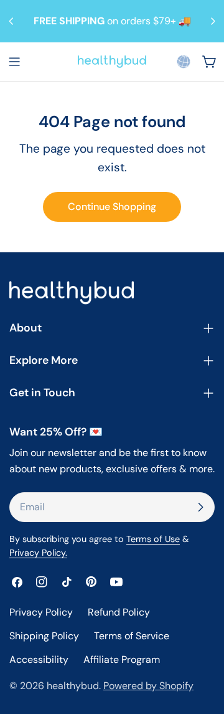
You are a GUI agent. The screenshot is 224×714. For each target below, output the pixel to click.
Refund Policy (119, 612)
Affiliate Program (121, 659)
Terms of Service (131, 635)
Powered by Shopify (148, 685)
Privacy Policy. (38, 552)
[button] (183, 62)
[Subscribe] (200, 507)
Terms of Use (153, 539)
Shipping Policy (44, 635)
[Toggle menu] (14, 61)
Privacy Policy (41, 612)
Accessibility (38, 659)
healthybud (73, 685)
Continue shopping (112, 206)
